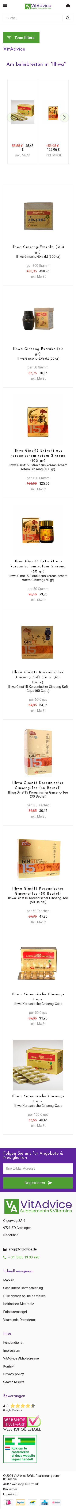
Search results (13, 1382)
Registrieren (34, 1183)
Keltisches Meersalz (18, 1304)
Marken (8, 1280)
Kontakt (8, 1366)
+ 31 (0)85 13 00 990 (23, 1257)
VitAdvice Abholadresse (21, 1358)
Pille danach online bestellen (24, 1296)
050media (10, 1479)
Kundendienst (13, 1343)
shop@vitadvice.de (23, 1249)
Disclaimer (10, 1489)
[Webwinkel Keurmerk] (38, 1422)
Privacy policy (13, 1374)
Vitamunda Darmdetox (19, 1320)
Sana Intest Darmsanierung (23, 1288)
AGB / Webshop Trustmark (21, 1484)
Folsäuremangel (15, 1312)
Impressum (11, 1351)
